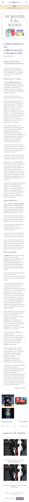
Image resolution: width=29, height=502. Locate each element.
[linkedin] (26, 421)
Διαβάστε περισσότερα (9, 498)
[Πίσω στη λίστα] (14, 426)
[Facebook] (20, 421)
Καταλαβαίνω (20, 498)
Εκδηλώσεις (11, 56)
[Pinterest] (24, 421)
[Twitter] (22, 421)
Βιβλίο (5, 56)
